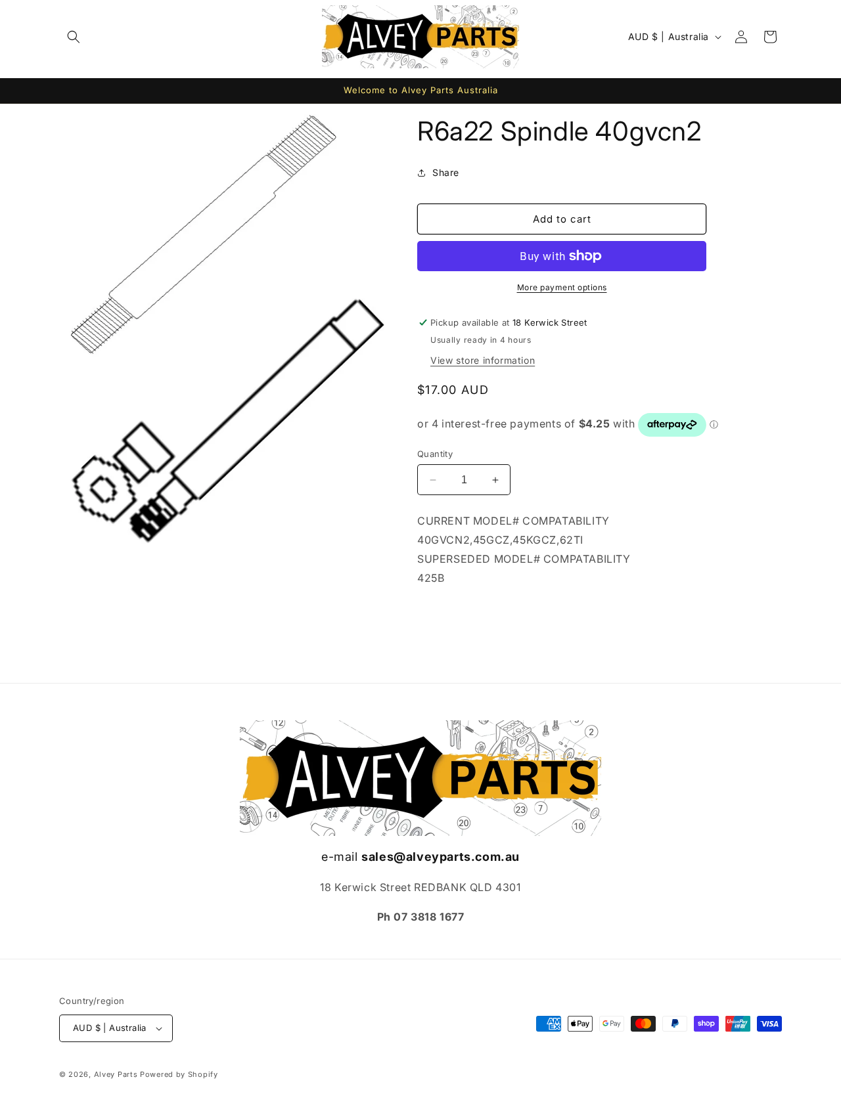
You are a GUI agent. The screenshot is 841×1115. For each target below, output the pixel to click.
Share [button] (445, 172)
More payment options (562, 287)
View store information (482, 360)
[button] (73, 36)
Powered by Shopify (179, 1074)
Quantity (435, 453)
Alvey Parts (116, 1074)
